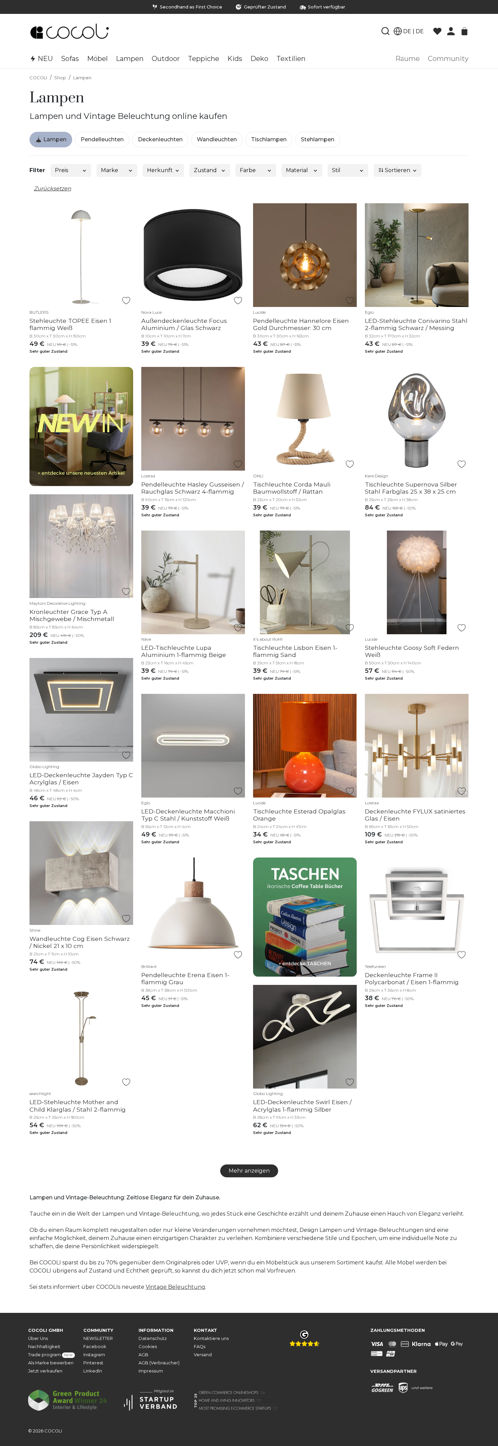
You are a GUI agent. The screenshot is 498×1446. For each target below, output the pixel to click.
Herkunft (160, 170)
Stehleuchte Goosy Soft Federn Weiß (412, 651)
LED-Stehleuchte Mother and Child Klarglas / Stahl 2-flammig (77, 1105)
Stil (336, 170)
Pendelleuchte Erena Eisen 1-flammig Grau (185, 978)
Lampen (82, 77)
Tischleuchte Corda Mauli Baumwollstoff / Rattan (291, 488)
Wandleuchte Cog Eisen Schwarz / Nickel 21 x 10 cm (79, 942)
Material (297, 170)
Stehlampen (317, 139)
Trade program (50, 1354)
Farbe (248, 170)
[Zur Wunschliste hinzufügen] (126, 300)
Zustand (205, 170)
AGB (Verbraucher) (159, 1362)
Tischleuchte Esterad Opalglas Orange (299, 815)
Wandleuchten (217, 139)
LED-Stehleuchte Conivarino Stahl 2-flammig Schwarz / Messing (416, 324)
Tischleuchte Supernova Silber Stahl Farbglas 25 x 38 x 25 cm (411, 488)
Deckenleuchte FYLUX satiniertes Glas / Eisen (415, 815)
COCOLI (38, 77)
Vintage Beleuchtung (175, 1287)
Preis (61, 170)
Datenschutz (153, 1338)
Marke (109, 170)
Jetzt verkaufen (45, 1370)
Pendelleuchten (102, 139)
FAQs (199, 1346)
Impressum (151, 1370)
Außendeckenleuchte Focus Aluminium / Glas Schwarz (184, 324)
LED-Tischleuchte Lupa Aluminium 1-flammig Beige (183, 651)
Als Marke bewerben (51, 1362)
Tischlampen (269, 139)
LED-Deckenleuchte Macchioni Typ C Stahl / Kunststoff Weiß (188, 815)
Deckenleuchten (160, 139)
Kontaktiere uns (211, 1338)
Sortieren (396, 170)
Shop (60, 77)
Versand (203, 1354)
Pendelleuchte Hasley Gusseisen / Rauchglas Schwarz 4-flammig (192, 488)
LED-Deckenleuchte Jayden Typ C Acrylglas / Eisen (81, 778)
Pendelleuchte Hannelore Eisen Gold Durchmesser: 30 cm (301, 324)
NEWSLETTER (98, 1338)
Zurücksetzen (52, 188)
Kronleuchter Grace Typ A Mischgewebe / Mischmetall (71, 615)
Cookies (148, 1346)
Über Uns (38, 1338)
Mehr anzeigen (249, 1171)
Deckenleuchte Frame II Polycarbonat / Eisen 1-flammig (412, 978)
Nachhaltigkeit (44, 1346)
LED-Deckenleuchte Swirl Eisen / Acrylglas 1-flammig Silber (302, 1105)
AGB (143, 1354)
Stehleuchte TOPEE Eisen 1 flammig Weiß (70, 324)
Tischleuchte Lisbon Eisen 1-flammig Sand (295, 651)
